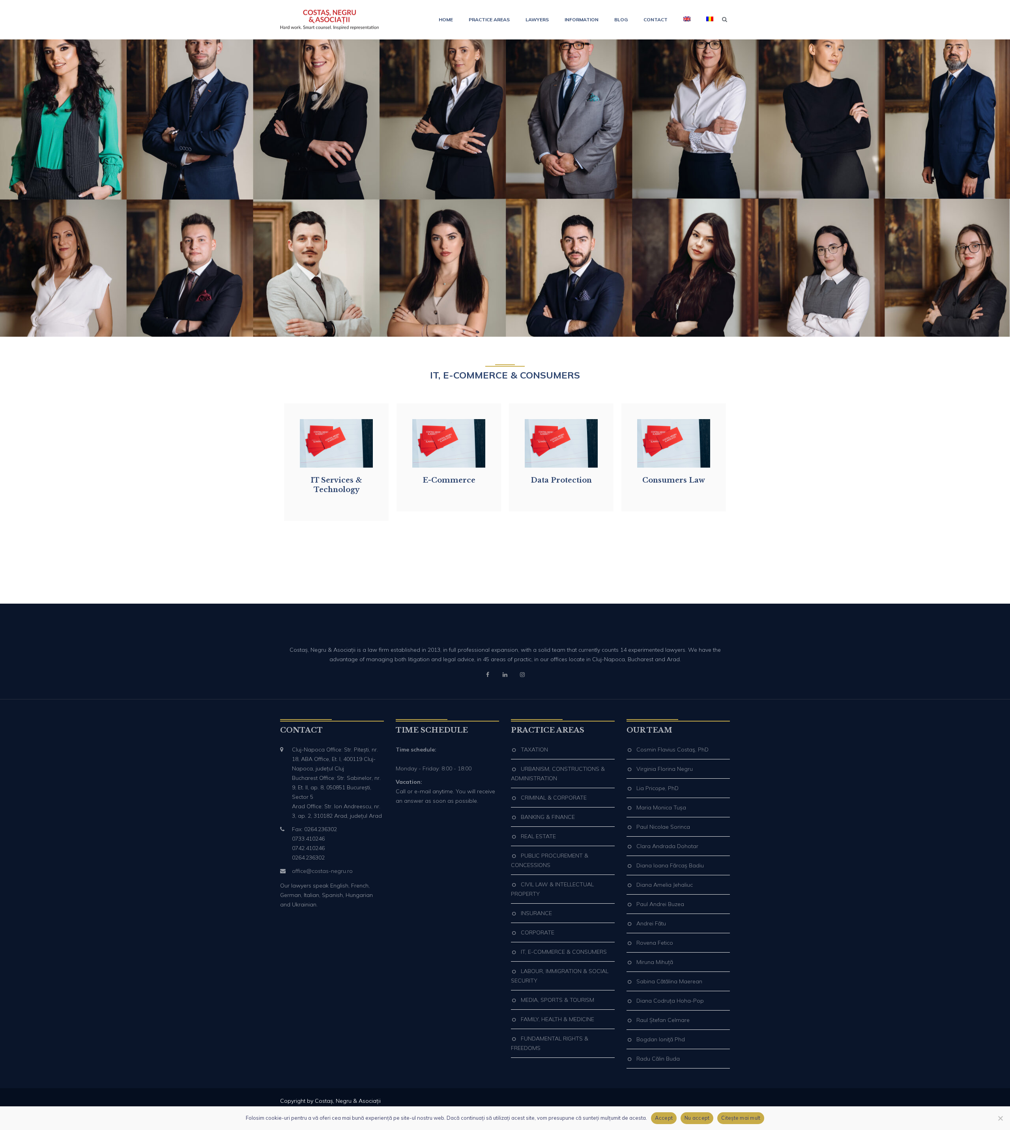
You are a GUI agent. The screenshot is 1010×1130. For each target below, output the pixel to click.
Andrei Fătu (651, 923)
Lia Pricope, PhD (657, 788)
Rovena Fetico (654, 942)
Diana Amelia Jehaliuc (664, 884)
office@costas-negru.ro (322, 871)
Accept (664, 1118)
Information (582, 19)
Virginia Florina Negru (664, 768)
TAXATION (534, 749)
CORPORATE (537, 932)
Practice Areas (489, 19)
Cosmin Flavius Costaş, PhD (672, 749)
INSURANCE (536, 913)
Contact (655, 19)
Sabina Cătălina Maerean (669, 981)
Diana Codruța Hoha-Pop (670, 1000)
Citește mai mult (740, 1118)
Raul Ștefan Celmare (663, 1020)
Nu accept (697, 1118)
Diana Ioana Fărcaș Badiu (670, 865)
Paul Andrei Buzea (660, 904)
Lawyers (537, 19)
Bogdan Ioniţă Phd (660, 1039)
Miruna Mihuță (654, 962)
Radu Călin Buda (658, 1058)
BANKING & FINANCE (548, 816)
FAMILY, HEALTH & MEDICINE (557, 1019)
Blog (621, 19)
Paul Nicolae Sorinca (663, 826)
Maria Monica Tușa (661, 807)
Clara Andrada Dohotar (667, 846)
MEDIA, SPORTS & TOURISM (557, 999)
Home (446, 19)
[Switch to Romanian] (705, 19)
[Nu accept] (1000, 1118)
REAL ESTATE (538, 836)
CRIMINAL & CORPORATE (554, 797)
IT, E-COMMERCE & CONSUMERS (564, 951)
